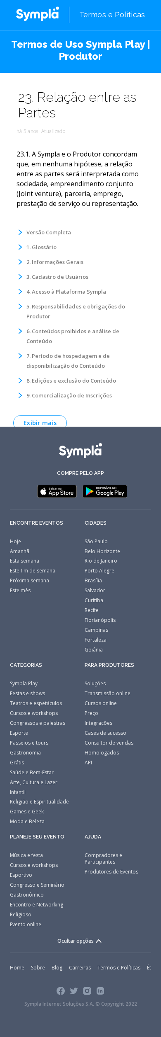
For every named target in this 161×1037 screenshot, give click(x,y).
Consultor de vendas (109, 742)
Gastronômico (27, 894)
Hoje (15, 541)
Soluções (95, 683)
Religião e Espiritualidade (39, 801)
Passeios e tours (29, 742)
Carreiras (80, 967)
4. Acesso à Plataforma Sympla (66, 291)
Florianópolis (100, 620)
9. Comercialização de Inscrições (69, 395)
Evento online (25, 924)
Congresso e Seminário (37, 884)
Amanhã (19, 551)
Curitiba (94, 600)
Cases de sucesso (105, 732)
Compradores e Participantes (103, 858)
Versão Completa (48, 232)
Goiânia (94, 649)
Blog (57, 967)
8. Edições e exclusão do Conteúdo (71, 380)
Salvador (95, 590)
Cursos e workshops (34, 713)
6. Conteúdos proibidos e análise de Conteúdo (72, 336)
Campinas (96, 629)
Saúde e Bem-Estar (32, 772)
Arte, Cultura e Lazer (33, 782)
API (88, 762)
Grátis (17, 762)
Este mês (20, 590)
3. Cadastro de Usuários (57, 276)
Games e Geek (27, 811)
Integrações (98, 722)
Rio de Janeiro (101, 560)
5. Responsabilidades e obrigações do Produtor (75, 311)
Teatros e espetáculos (36, 703)
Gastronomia (25, 752)
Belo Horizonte (102, 551)
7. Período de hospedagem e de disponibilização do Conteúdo (68, 360)
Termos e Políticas (112, 14)
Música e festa (26, 855)
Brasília (93, 580)
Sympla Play (24, 683)
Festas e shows (27, 693)
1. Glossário (41, 247)
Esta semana (24, 560)
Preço (91, 713)
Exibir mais (40, 423)
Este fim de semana (32, 570)
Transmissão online (107, 693)
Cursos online (101, 703)
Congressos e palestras (37, 722)
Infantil (18, 792)
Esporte (19, 732)
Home (17, 967)
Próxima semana (29, 580)
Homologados (102, 752)
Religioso (20, 914)
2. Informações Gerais (54, 262)
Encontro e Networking (36, 904)
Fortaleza (96, 639)
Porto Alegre (99, 570)
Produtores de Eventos (111, 871)
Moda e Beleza (27, 821)
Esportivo (21, 874)
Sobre (38, 967)
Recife (92, 610)
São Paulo (96, 541)
